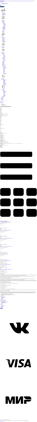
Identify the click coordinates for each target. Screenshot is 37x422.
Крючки (4, 95)
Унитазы (3, 79)
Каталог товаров (1, 7)
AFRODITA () (2, 143)
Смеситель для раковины (3, 39)
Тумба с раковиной (4, 26)
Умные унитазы (4, 82)
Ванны (2, 12)
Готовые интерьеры (3, 20)
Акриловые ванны (3, 104)
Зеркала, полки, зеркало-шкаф (3, 28)
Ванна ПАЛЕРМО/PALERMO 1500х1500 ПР (8, 238)
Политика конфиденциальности (4, 301)
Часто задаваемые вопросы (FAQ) (4, 302)
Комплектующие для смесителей (4, 41)
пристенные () (2, 137)
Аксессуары (2, 89)
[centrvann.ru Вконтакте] (18, 345)
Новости (2, 305)
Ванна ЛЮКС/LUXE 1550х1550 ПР (5, 253)
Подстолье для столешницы (3, 27)
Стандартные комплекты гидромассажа (4, 67)
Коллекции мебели (3, 21)
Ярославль (3, 1)
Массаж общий (4, 68)
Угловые (3, 13)
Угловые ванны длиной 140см (3, 221)
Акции (2, 98)
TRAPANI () (21, 143)
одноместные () (6, 141)
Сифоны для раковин (3, 47)
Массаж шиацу (4, 71)
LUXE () (15, 143)
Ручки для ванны (3, 65)
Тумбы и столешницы (3, 22)
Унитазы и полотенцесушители (3, 78)
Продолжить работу (2, 421)
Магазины (1, 6)
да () (1, 138)
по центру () (2, 136)
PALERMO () (17, 143)
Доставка (2, 298)
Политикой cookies (27, 420)
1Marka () (2, 142)
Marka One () (5, 142)
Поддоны (4, 57)
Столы (3, 31)
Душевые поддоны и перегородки (3, 52)
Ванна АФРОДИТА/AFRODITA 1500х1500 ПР (6, 260)
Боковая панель (4, 60)
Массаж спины (4, 70)
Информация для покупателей (3, 300)
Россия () (2, 144)
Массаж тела (4, 69)
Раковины (2, 46)
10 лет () (2, 145)
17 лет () (7, 145)
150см (6, 221)
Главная (2, 103)
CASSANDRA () (6, 143)
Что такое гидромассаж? (4, 3)
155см (7, 221)
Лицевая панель (4, 59)
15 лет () (4, 145)
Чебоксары (1, 1)
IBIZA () (12, 143)
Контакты (2, 99)
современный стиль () (3, 139)
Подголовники (3, 64)
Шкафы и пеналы (3, 30)
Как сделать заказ (3, 297)
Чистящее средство (3, 96)
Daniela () (9, 143)
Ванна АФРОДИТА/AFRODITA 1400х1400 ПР (6, 264)
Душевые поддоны (3, 53)
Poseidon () (8, 142)
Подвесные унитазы (4, 81)
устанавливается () (3, 140)
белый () (2, 135)
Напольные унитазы (4, 80)
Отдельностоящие (4, 14)
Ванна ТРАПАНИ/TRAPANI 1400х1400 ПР (8, 246)
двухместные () (2, 141)
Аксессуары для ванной (3, 90)
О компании (1, 304)
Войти (2, 97)
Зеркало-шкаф (4, 29)
